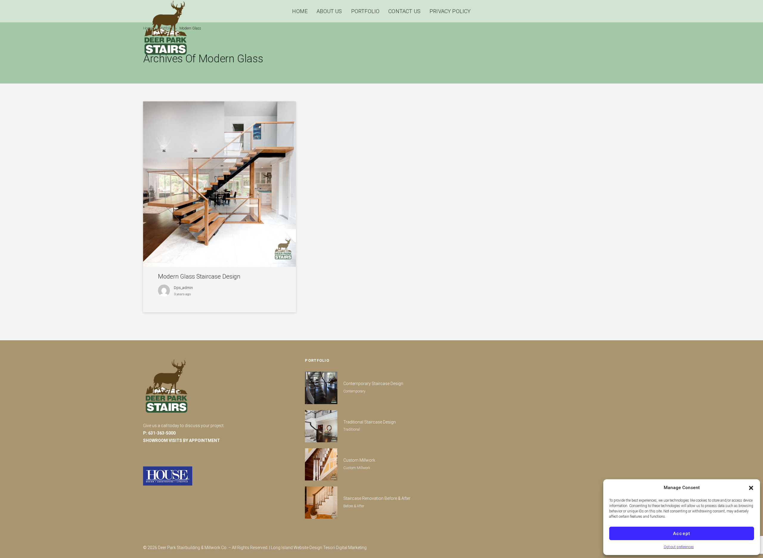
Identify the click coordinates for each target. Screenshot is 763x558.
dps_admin (183, 287)
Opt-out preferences (679, 547)
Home (300, 11)
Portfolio (365, 11)
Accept (681, 533)
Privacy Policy (450, 11)
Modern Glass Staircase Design (199, 276)
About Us (329, 11)
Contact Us (404, 11)
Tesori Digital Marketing (345, 547)
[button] (751, 488)
